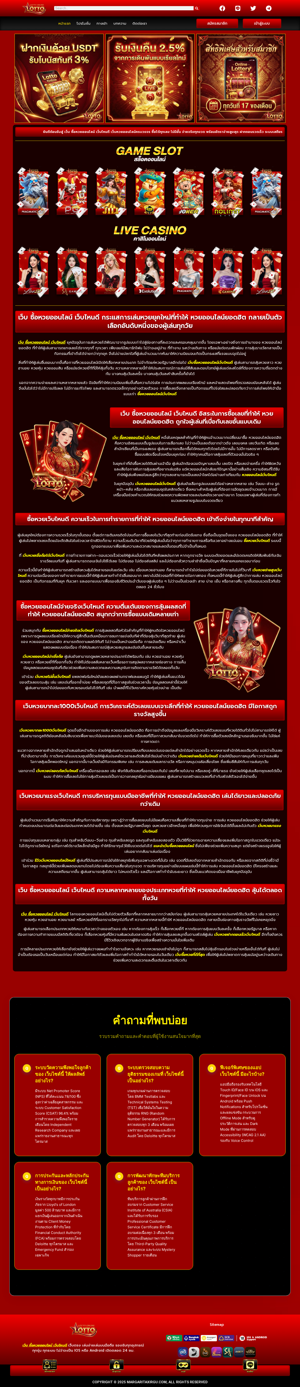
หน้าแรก (64, 23)
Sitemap (217, 1324)
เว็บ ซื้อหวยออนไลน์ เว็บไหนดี (41, 342)
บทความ (119, 23)
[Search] (197, 8)
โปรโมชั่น (83, 23)
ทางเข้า (102, 23)
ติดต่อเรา (139, 23)
